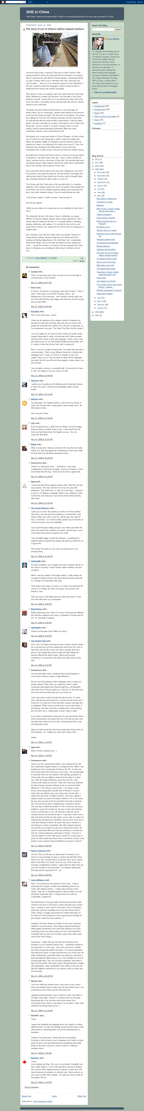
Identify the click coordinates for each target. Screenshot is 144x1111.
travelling (98, 123)
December (101, 172)
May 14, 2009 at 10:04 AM (42, 376)
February (101, 305)
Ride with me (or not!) (105, 265)
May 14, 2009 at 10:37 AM (42, 439)
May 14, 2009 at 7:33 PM (41, 742)
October (100, 179)
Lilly (33, 423)
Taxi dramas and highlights (107, 243)
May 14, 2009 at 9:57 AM (41, 283)
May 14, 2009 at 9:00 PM (41, 846)
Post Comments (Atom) (42, 1101)
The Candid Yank (38, 641)
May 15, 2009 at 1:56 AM (41, 1053)
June (99, 192)
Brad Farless (36, 609)
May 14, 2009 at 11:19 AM (41, 477)
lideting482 (36, 561)
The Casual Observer (40, 508)
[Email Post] (81, 258)
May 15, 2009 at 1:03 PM (41, 1082)
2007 (97, 316)
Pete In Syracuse (38, 851)
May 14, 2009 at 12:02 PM (42, 503)
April (99, 298)
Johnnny (35, 381)
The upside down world (106, 269)
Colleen (34, 272)
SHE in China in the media (105, 117)
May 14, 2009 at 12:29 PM (42, 556)
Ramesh (34, 399)
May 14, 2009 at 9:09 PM (41, 875)
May (99, 196)
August (100, 186)
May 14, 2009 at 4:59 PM (41, 623)
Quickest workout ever (106, 240)
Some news (101, 278)
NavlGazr (35, 1058)
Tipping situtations (104, 215)
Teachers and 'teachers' (106, 250)
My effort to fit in (103, 227)
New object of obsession (107, 199)
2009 (97, 169)
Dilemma (100, 205)
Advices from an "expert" (107, 230)
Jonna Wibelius (38, 880)
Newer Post (26, 1096)
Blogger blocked (103, 246)
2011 (97, 163)
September (102, 182)
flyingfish (35, 312)
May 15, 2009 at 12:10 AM (42, 1011)
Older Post (81, 1096)
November (101, 176)
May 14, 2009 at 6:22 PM (41, 665)
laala (33, 747)
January (100, 308)
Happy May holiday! (105, 294)
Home (54, 1096)
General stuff (99, 110)
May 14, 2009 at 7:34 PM (41, 756)
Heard (81, 261)
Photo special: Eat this (106, 218)
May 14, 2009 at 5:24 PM (41, 636)
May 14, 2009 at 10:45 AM (42, 458)
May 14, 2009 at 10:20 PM (42, 976)
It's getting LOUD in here (107, 259)
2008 (97, 312)
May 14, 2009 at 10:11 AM (41, 394)
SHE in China (37, 12)
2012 (97, 159)
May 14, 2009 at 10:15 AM (42, 418)
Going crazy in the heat (106, 262)
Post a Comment (32, 1087)
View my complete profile (105, 92)
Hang (33, 482)
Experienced (99, 106)
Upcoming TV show (104, 202)
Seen (96, 120)
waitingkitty (36, 628)
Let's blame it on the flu (106, 281)
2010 (97, 166)
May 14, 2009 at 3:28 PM (41, 604)
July (99, 189)
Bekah (33, 444)
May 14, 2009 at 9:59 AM (41, 307)
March (100, 301)
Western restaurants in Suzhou (109, 290)
